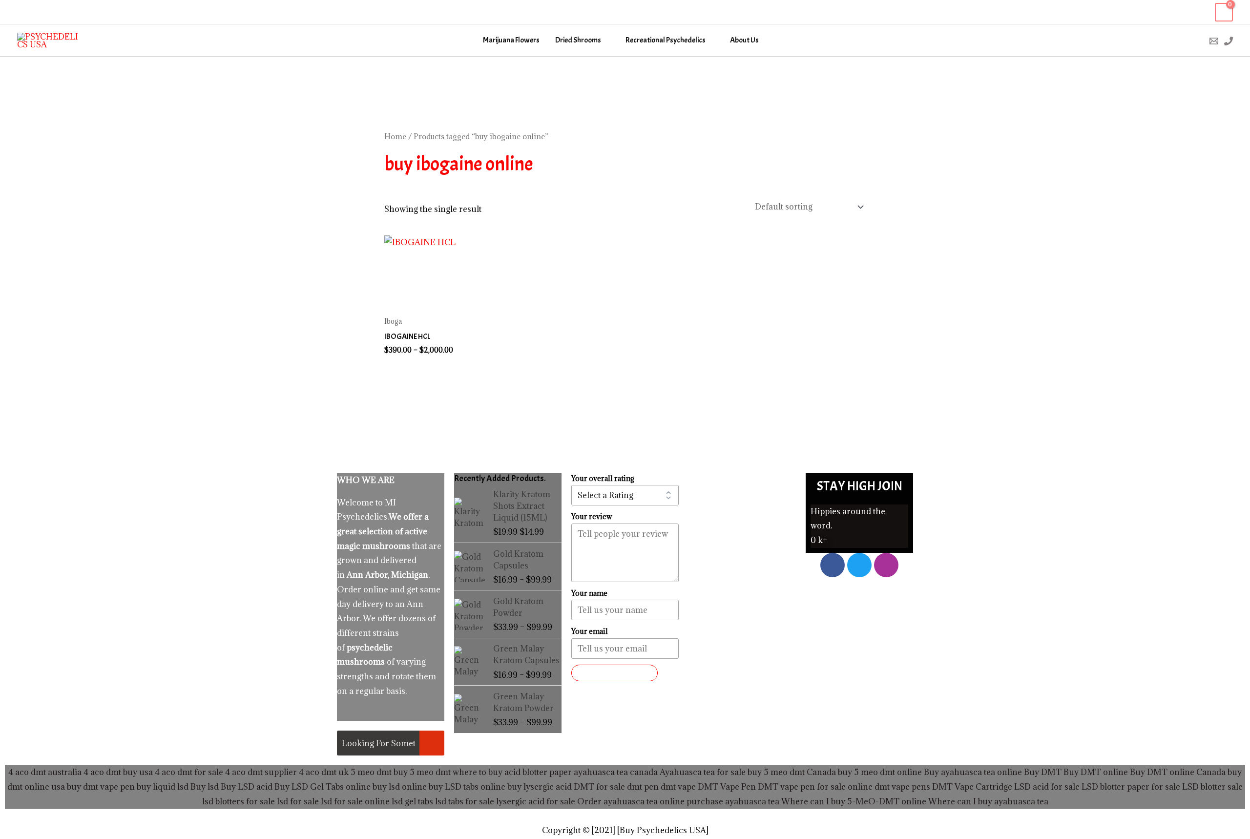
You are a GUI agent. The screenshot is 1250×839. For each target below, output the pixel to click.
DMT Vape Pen (727, 786)
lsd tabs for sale (463, 801)
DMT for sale (599, 786)
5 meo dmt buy (379, 772)
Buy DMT (1043, 772)
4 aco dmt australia (45, 772)
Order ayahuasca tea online (631, 801)
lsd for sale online (355, 801)
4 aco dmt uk (323, 772)
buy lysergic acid (539, 786)
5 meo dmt (430, 772)
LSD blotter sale (1212, 786)
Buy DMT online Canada (1178, 772)
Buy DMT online (1095, 772)
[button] (1193, 41)
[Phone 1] (1228, 41)
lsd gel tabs (412, 801)
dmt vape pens (902, 786)
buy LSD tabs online (467, 786)
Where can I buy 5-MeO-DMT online (853, 801)
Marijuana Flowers (511, 40)
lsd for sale (297, 801)
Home (395, 136)
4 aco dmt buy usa (117, 772)
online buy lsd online (386, 786)
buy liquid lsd (162, 786)
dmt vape (678, 786)
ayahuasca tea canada (616, 772)
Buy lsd (204, 786)
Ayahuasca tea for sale (703, 772)
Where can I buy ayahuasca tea (988, 801)
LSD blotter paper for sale (1131, 786)
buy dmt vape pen (101, 786)
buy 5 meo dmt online (880, 772)
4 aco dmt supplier (261, 772)
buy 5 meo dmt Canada (792, 772)
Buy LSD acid (246, 786)
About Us (744, 40)
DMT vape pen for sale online (815, 786)
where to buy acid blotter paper (512, 772)
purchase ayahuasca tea (733, 801)
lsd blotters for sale (238, 801)
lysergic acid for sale (535, 801)
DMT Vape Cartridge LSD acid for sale (1006, 786)
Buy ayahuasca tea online (972, 772)
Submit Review (614, 673)
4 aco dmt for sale (189, 772)
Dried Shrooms (578, 40)
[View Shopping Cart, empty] (1224, 12)
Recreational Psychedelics (665, 40)
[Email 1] (1213, 41)
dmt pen (643, 786)
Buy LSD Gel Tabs (308, 786)
